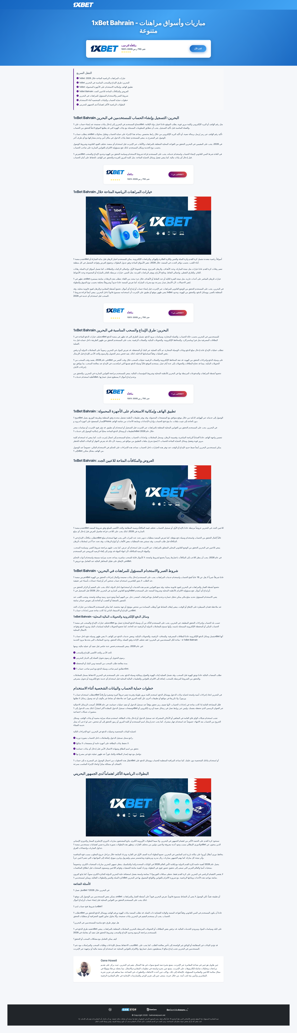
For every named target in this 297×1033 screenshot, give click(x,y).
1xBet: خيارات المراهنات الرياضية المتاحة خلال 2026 (102, 78)
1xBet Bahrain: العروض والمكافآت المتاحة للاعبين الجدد (103, 91)
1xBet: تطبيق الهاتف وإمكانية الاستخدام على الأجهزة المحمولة (106, 87)
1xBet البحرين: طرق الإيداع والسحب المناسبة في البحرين (104, 82)
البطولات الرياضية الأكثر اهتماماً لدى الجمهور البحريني (102, 104)
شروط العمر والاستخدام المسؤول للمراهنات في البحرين (103, 96)
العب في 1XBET (177, 174)
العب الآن (198, 49)
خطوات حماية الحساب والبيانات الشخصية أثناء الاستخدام (103, 100)
